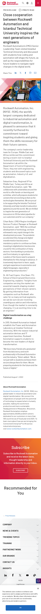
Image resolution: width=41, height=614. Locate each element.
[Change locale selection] (27, 3)
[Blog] (34, 575)
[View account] (32, 3)
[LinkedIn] (6, 575)
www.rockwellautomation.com (19, 429)
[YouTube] (27, 575)
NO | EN (20, 580)
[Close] (38, 588)
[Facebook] (12, 575)
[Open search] (23, 3)
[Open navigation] (38, 3)
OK (20, 608)
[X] (20, 575)
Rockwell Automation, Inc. (13, 391)
